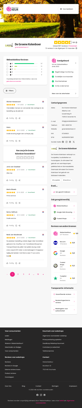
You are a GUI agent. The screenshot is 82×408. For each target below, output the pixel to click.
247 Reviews (64, 235)
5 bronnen (73, 46)
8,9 (73, 243)
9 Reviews (63, 244)
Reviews (8, 362)
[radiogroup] (63, 42)
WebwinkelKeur (65, 232)
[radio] (55, 42)
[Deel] (19, 118)
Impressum (73, 386)
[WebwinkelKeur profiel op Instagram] (41, 395)
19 (38, 274)
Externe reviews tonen (12, 369)
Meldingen (8, 340)
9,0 (73, 253)
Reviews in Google (11, 366)
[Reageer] (16, 118)
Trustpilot (63, 276)
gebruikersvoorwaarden (13, 81)
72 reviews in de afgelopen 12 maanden (60, 48)
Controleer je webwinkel (51, 347)
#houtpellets (56, 180)
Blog (23, 386)
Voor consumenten (11, 351)
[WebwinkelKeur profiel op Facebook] (37, 395)
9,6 (77, 233)
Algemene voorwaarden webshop (54, 336)
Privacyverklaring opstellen (52, 340)
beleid (61, 401)
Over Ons (8, 386)
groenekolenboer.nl (21, 47)
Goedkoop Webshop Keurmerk (53, 343)
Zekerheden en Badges (13, 347)
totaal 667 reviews (60, 46)
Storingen (55, 386)
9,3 (75, 42)
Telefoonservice (48, 351)
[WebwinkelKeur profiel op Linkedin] (45, 395)
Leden (7, 336)
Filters (11, 91)
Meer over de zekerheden (61, 93)
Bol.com (63, 242)
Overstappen (9, 377)
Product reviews (10, 373)
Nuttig (11, 118)
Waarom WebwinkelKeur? (14, 343)
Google (62, 251)
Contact (38, 386)
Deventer (71, 117)
